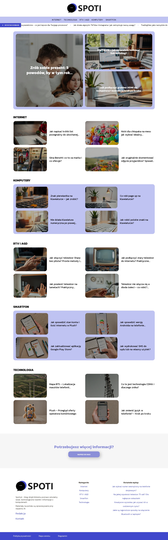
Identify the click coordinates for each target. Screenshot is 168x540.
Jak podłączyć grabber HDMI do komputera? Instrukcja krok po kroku (118, 89)
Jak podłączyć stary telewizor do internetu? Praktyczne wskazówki (137, 259)
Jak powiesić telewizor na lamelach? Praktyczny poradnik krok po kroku (63, 285)
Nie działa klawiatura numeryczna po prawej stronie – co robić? (63, 221)
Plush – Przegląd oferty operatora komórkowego (62, 412)
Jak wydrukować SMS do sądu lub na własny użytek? (135, 348)
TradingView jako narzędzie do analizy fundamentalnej (132, 25)
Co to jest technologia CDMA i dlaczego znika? (137, 386)
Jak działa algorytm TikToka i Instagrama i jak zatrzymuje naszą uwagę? (71, 25)
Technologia (23, 370)
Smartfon (21, 307)
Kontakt (20, 518)
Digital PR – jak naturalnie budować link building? (118, 51)
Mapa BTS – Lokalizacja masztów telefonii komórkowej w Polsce (62, 386)
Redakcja (21, 513)
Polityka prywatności (22, 535)
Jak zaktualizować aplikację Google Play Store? (66, 348)
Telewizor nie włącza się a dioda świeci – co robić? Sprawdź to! (135, 285)
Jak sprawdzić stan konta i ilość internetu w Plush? (65, 324)
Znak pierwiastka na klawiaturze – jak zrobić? (64, 197)
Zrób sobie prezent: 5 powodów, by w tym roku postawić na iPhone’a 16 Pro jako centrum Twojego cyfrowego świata (49, 70)
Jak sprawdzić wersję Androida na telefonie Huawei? (132, 324)
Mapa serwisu (44, 535)
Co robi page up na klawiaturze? (130, 197)
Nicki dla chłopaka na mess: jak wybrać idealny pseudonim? (136, 133)
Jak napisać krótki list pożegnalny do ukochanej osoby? (63, 133)
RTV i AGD (20, 243)
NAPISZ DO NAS (83, 454)
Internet (20, 117)
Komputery (22, 180)
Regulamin (62, 535)
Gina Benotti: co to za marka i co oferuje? (65, 159)
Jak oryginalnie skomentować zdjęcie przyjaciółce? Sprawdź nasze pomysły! (137, 159)
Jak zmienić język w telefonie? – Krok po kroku (136, 412)
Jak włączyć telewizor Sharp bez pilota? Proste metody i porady (64, 259)
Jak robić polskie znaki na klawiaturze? (134, 221)
